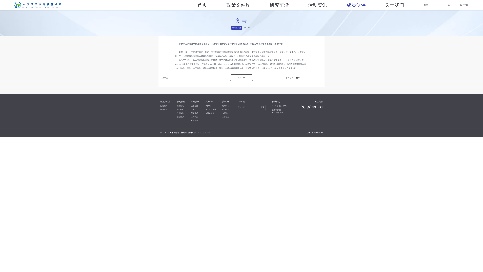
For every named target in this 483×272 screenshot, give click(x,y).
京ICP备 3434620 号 (315, 133)
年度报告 (194, 120)
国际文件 (163, 109)
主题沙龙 (194, 106)
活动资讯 (317, 5)
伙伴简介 (208, 106)
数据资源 (180, 117)
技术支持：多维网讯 (202, 133)
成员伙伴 (356, 5)
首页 (202, 5)
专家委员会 (209, 113)
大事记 (225, 113)
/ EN (467, 5)
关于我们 (394, 5)
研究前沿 (279, 5)
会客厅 (193, 109)
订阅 (262, 107)
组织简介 (225, 106)
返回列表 (241, 78)
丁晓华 (297, 78)
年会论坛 (194, 113)
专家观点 (180, 106)
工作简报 (194, 117)
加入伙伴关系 (210, 109)
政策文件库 (238, 5)
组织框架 (225, 109)
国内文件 (163, 106)
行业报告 (180, 113)
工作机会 (225, 117)
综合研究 (180, 109)
